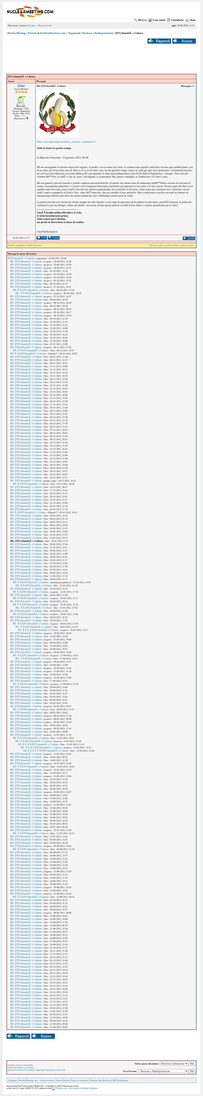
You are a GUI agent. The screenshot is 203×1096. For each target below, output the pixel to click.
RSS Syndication (120, 1080)
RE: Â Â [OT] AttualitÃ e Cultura (33, 293)
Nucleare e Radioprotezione (97, 33)
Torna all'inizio (62, 1080)
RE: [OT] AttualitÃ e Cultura (26, 261)
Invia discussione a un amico (21, 1067)
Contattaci (12, 1080)
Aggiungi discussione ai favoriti (50, 1070)
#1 (193, 86)
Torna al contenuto (79, 1080)
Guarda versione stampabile (20, 1065)
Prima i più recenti (182, 245)
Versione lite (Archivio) (100, 1080)
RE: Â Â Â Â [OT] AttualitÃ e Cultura (41, 747)
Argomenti (74, 33)
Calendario (177, 19)
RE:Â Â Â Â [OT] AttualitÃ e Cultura (38, 629)
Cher (21, 86)
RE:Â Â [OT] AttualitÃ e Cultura (30, 289)
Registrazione (44, 25)
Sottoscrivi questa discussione (21, 1070)
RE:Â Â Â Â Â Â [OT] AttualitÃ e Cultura (45, 750)
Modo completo (16, 245)
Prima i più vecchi (160, 245)
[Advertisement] (101, 56)
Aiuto (193, 19)
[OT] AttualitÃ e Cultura (21, 258)
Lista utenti (159, 19)
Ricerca (142, 19)
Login (32, 25)
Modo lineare (34, 245)
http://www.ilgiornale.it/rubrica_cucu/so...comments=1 (66, 141)
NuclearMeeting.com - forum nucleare (36, 1080)
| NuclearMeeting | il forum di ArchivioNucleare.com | (36, 33)
